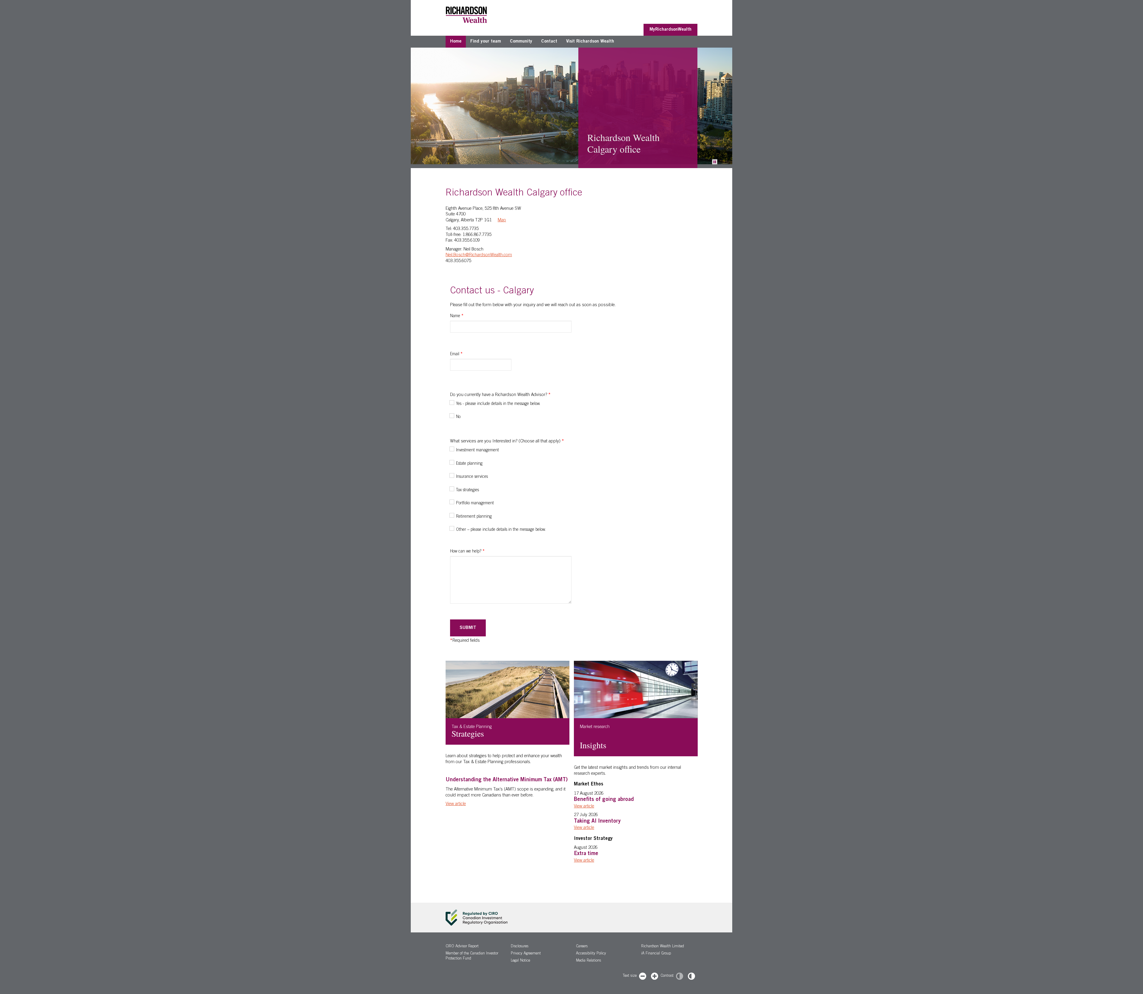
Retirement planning (474, 517)
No (458, 417)
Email (456, 354)
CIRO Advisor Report (462, 946)
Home (455, 41)
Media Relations (588, 961)
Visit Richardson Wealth (590, 41)
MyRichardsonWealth (670, 29)
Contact (549, 41)
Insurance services (472, 477)
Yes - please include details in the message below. (498, 404)
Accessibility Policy (591, 954)
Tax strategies (467, 490)
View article (456, 804)
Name (456, 316)
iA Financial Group (656, 954)
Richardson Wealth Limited (662, 946)
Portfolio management (475, 503)
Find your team (485, 41)
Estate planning (469, 464)
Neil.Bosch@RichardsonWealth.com (479, 255)
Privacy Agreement (526, 954)
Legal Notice (520, 961)
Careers (582, 946)
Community (521, 41)
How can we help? (467, 552)
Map (502, 220)
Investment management (477, 450)
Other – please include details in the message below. (501, 530)
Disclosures (519, 946)
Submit (468, 628)
